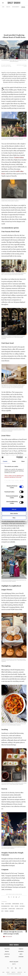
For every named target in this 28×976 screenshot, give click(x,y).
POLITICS (7, 949)
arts (2, 911)
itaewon (6, 911)
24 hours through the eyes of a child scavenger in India (12, 933)
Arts (21, 954)
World (7, 951)
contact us (19, 972)
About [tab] (23, 461)
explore (16, 906)
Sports (7, 956)
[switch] (21, 492)
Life (3, 6)
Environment (15, 6)
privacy (7, 972)
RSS (24, 972)
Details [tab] (14, 461)
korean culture (19, 908)
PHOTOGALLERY (8, 936)
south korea (8, 903)
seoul (2, 903)
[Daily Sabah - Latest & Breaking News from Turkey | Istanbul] (14, 3)
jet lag (21, 903)
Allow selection (14, 513)
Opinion (21, 956)
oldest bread (4, 908)
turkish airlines (15, 903)
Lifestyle (7, 954)
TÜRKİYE (21, 949)
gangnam (12, 911)
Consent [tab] (5, 461)
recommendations (5, 906)
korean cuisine (11, 908)
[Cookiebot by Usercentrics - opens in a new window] (17, 457)
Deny (14, 517)
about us (13, 972)
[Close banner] (25, 457)
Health (8, 6)
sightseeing (22, 906)
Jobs (3, 972)
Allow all (14, 509)
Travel (23, 6)
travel (12, 906)
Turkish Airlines (19, 158)
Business (21, 951)
